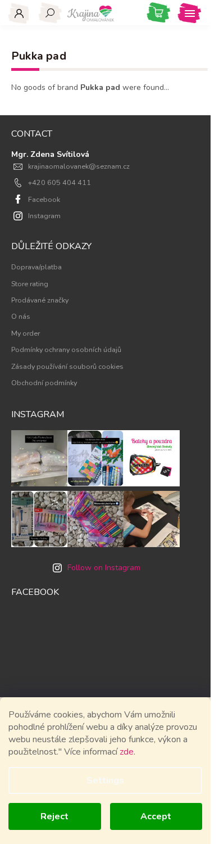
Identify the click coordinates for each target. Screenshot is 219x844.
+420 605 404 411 (59, 182)
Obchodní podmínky (44, 382)
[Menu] (189, 13)
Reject (54, 816)
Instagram (44, 215)
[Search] (50, 13)
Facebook (44, 199)
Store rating (29, 283)
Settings (105, 780)
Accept (155, 816)
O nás (20, 316)
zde (127, 752)
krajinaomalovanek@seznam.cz (79, 166)
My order (25, 333)
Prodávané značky (40, 300)
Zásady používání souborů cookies (67, 366)
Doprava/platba (36, 267)
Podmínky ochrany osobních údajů (66, 349)
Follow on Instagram (103, 567)
